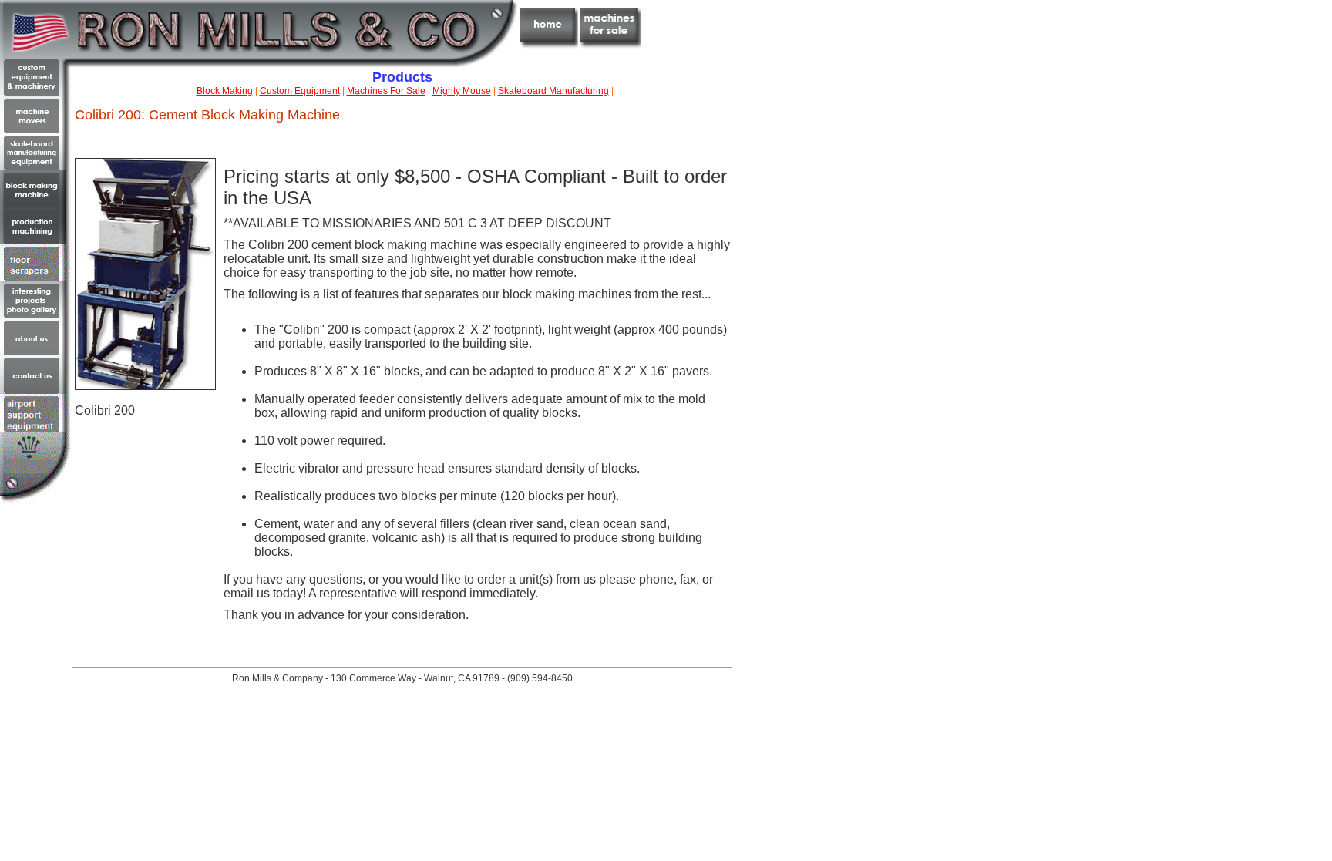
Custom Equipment (300, 91)
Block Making (225, 91)
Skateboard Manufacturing (553, 91)
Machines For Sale (386, 91)
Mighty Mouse (461, 91)
